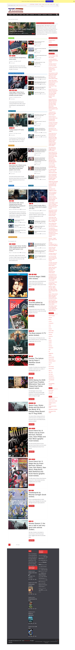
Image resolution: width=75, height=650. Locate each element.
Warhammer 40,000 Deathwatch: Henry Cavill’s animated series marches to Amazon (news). (53, 217)
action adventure (43, 559)
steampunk (42, 586)
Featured (51, 341)
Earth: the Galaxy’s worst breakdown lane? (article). (53, 198)
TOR (45, 592)
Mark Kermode (44, 574)
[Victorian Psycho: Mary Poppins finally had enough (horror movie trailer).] (31, 93)
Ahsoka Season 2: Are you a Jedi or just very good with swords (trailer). (40, 119)
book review (43, 564)
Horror (48, 4)
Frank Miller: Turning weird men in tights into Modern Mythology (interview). (40, 255)
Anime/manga (32, 4)
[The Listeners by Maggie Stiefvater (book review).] (31, 62)
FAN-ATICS (51, 337)
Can (35, 584)
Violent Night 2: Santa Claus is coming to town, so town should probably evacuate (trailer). (17, 98)
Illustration (32, 14)
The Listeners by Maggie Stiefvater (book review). (41, 60)
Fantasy (43, 4)
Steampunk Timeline (53, 413)
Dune (46, 569)
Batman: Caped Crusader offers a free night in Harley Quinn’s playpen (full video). (38, 211)
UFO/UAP (44, 594)
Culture (40, 4)
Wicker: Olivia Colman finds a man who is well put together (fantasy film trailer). (40, 87)
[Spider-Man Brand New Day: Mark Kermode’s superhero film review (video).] (31, 82)
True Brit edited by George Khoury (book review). (17, 63)
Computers (36, 4)
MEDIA (50, 359)
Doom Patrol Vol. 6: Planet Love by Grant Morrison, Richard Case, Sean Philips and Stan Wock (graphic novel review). (17, 172)
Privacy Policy (46, 647)
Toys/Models (50, 14)
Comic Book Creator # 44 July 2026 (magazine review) (53, 288)
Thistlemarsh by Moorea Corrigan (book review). (40, 53)
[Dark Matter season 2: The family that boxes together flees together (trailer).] (31, 227)
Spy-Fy (42, 6)
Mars (40, 576)
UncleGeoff (19, 65)
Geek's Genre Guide (53, 405)
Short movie (51, 373)
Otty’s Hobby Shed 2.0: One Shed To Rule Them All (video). (53, 229)
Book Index (51, 395)
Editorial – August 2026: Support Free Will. (53, 244)
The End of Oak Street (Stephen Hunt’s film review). (53, 171)
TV (33, 335)
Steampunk (51, 380)
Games (27, 14)
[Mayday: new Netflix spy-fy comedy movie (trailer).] (11, 231)
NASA (42, 577)
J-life (46, 4)
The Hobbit (42, 587)
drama (43, 569)
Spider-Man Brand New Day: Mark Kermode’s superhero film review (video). (40, 82)
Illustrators (42, 572)
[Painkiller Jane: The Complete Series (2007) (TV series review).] (31, 232)
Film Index (51, 396)
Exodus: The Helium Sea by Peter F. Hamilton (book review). (40, 46)
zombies (40, 596)
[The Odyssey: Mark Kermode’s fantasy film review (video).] (11, 236)
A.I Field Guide (52, 403)
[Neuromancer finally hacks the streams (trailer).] (31, 237)
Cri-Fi (50, 331)
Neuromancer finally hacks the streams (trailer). (40, 236)
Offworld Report (31, 407)
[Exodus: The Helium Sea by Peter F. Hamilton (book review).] (31, 48)
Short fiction (51, 371)
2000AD (40, 559)
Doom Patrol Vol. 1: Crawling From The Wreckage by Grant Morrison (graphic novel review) (40, 181)
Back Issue (41, 563)
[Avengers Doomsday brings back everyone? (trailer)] (11, 225)
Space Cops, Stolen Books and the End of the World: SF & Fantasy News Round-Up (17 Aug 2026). (37, 414)
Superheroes (13, 29)
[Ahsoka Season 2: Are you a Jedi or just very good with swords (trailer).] (31, 121)
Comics (20, 14)
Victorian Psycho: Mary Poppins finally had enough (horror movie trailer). (40, 92)
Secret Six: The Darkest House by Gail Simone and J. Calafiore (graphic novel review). (40, 261)
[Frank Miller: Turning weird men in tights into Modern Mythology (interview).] (31, 256)
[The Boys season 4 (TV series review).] (31, 141)
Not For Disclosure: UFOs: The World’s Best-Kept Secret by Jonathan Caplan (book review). (53, 181)
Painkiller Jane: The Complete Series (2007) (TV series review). (40, 231)
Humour (16, 94)
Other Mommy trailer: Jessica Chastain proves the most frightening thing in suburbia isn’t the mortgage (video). (17, 210)
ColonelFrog (19, 37)
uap (39, 594)
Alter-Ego (46, 561)
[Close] (74, 1)
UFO (42, 594)
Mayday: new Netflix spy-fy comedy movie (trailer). (20, 230)
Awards (10, 14)
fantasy (39, 571)
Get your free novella (49, 1)
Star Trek (51, 376)
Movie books (51, 361)
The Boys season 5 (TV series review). (16, 135)
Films (24, 14)
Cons (17, 14)
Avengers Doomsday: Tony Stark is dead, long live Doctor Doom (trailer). (21, 34)
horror (40, 572)
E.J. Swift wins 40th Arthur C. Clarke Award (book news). (40, 67)
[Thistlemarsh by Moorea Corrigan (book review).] (31, 55)
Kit (35, 14)
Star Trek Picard (44, 584)
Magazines (39, 14)
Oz (33, 584)
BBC (46, 563)
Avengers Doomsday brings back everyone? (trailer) (19, 225)
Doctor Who (51, 335)
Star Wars (51, 378)
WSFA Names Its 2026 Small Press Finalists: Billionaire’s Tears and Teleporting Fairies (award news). (23, 5)
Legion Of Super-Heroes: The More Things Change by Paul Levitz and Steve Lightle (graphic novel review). (17, 253)
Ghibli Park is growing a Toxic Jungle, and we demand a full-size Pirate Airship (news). (53, 189)
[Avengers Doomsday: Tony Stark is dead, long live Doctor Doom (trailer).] (22, 22)
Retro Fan (40, 581)
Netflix (45, 577)
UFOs (46, 594)
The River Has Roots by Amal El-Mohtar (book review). (53, 269)
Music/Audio (45, 14)
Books (14, 14)
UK (29, 584)
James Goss (40, 574)
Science (51, 4)
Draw (44, 569)
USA (31, 584)
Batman (45, 563)
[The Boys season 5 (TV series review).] (17, 124)
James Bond (46, 572)
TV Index (50, 398)
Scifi (53, 4)
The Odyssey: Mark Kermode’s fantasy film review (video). (20, 235)
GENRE (50, 346)
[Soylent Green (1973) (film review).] (31, 98)
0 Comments (25, 37)
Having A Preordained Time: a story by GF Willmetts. (53, 249)
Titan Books (43, 592)
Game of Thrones (44, 571)
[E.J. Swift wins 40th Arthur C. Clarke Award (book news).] (31, 69)
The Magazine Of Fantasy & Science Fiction (43, 589)
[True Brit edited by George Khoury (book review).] (17, 52)
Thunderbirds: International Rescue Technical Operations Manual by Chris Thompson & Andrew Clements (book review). (40, 134)
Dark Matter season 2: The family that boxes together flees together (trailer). (40, 226)
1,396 (17, 549)
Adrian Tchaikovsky (41, 561)
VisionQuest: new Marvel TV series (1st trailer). (40, 126)
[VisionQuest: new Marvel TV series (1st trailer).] (31, 128)
